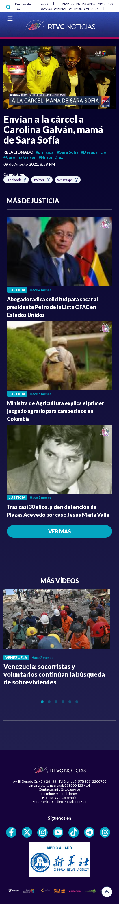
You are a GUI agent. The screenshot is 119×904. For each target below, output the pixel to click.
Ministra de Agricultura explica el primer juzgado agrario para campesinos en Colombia (55, 411)
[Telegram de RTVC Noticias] (89, 832)
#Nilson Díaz (51, 157)
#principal (45, 152)
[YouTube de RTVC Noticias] (58, 832)
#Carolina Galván (19, 157)
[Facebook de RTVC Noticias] (11, 832)
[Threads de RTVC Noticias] (105, 832)
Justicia (17, 290)
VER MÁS (59, 531)
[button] (59, 77)
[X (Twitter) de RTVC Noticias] (27, 832)
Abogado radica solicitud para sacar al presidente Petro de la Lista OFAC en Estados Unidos (52, 307)
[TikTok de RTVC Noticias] (73, 832)
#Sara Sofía (68, 152)
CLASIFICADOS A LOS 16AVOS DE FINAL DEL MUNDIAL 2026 (51, 8)
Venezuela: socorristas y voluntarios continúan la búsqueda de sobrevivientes (54, 674)
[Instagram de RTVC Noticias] (42, 832)
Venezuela (16, 657)
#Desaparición (95, 152)
